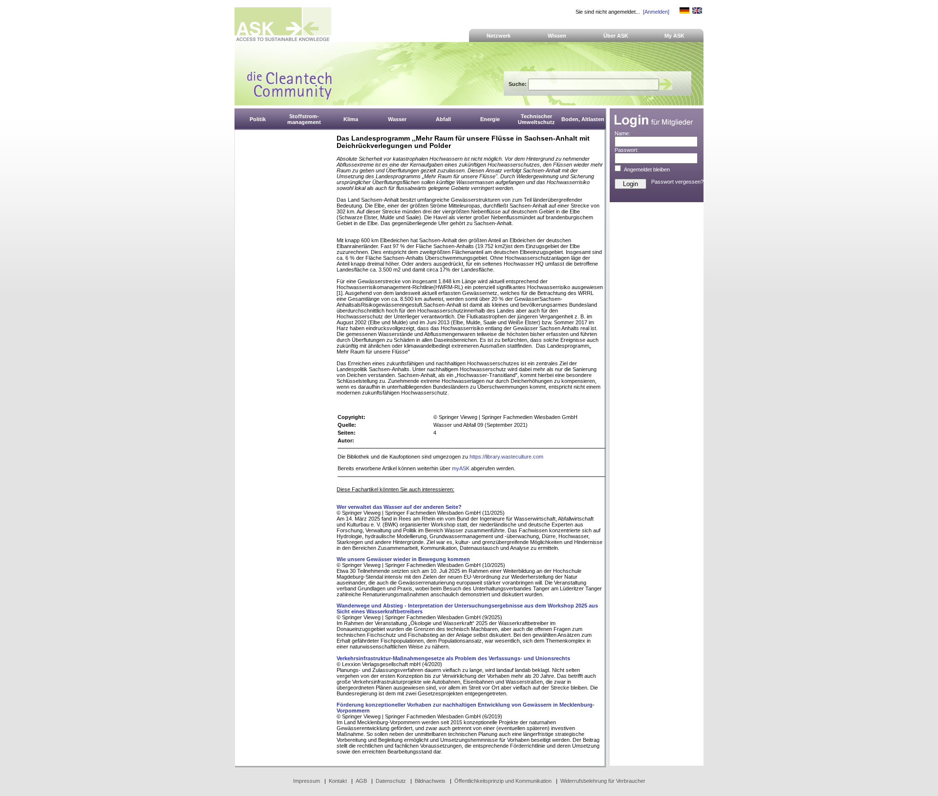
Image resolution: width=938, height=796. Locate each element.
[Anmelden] (656, 12)
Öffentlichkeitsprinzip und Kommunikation (503, 781)
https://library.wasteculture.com (506, 457)
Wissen (557, 36)
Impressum (306, 781)
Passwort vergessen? (677, 182)
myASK (460, 468)
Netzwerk (499, 36)
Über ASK (615, 36)
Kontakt (338, 781)
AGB (361, 781)
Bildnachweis (430, 781)
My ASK (674, 36)
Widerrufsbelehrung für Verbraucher (602, 781)
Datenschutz (391, 781)
